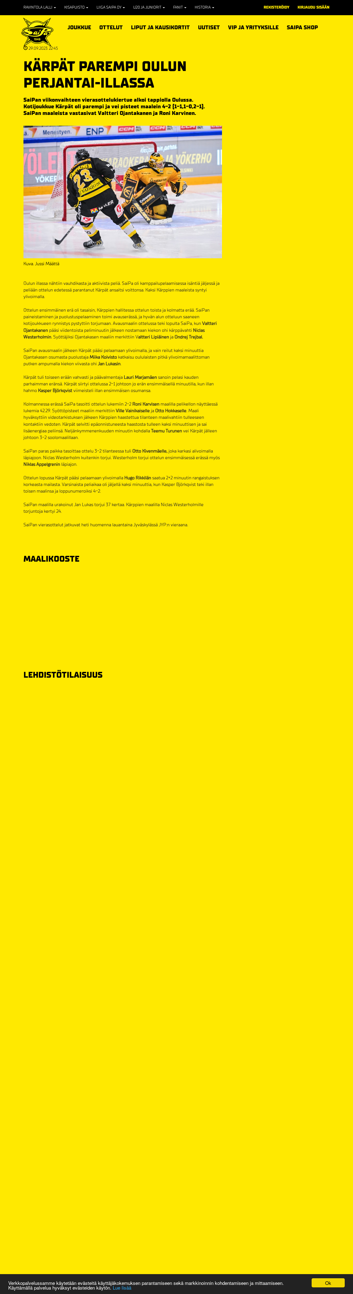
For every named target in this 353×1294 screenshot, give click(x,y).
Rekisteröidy (276, 7)
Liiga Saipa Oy (109, 7)
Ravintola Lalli (38, 7)
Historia (203, 7)
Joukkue (79, 26)
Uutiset (209, 27)
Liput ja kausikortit (160, 26)
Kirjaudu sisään (314, 7)
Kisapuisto (74, 7)
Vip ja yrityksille (253, 26)
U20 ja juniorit (147, 7)
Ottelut (111, 26)
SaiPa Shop (302, 27)
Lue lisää (122, 1287)
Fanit (178, 7)
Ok (328, 1282)
